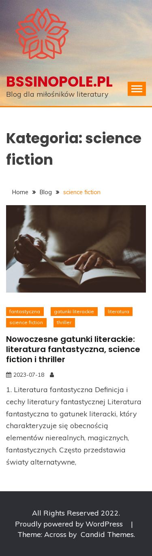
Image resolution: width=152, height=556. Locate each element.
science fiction (26, 322)
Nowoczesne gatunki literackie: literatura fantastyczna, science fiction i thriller (73, 349)
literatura (118, 311)
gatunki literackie (74, 311)
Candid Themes (107, 534)
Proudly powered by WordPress (70, 523)
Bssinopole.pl (59, 81)
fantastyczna (24, 311)
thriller (64, 322)
